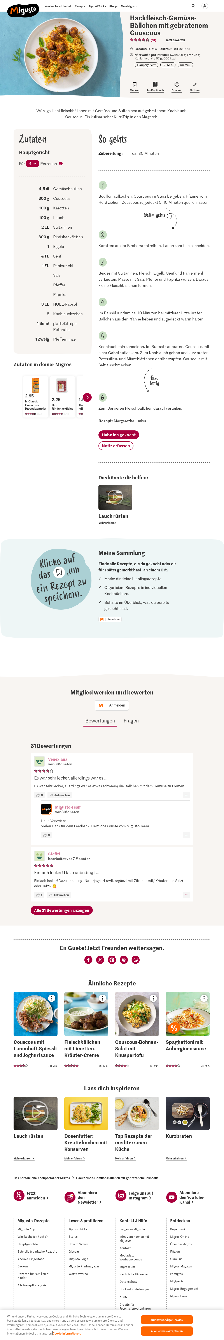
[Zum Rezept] (36, 1030)
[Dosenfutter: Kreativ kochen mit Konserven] (86, 1129)
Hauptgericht (146, 65)
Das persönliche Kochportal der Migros (42, 1177)
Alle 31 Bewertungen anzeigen (61, 910)
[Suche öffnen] (193, 6)
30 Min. (168, 65)
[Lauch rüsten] (36, 1129)
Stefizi (54, 853)
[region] (112, 1325)
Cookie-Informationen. (67, 1333)
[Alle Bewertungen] (140, 40)
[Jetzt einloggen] (204, 6)
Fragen (131, 720)
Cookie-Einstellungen (134, 1289)
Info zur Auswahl (61, 164)
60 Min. (185, 65)
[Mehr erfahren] (115, 519)
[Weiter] (87, 397)
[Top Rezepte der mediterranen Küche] (137, 1129)
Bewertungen (100, 720)
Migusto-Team (68, 807)
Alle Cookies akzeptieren (167, 1331)
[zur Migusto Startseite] (23, 7)
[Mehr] (186, 795)
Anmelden (113, 619)
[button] (39, 761)
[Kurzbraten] (188, 1129)
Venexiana (57, 759)
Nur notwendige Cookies (167, 1320)
